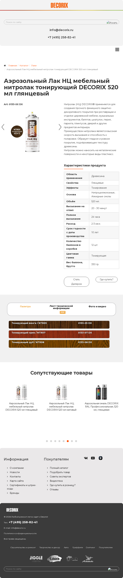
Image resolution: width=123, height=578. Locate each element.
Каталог (24, 65)
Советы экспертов (60, 476)
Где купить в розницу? (62, 485)
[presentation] (3, 125)
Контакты (15, 476)
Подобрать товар (59, 472)
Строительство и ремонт (23, 547)
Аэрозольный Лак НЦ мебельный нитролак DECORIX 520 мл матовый (61, 406)
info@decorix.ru (18, 528)
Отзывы (53, 489)
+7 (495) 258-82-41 (23, 522)
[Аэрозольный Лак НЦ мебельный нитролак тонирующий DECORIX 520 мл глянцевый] (31, 131)
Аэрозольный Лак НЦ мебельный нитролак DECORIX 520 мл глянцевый (21, 406)
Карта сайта (16, 480)
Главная (12, 65)
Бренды (14, 493)
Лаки (34, 65)
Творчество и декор (49, 547)
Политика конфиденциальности (20, 533)
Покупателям (106, 547)
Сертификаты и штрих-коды (21, 487)
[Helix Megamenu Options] (117, 49)
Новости (14, 472)
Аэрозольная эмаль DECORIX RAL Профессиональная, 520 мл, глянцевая (101, 406)
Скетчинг (90, 547)
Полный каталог (58, 468)
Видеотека (56, 480)
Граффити (78, 547)
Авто (66, 547)
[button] (47, 441)
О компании (16, 468)
